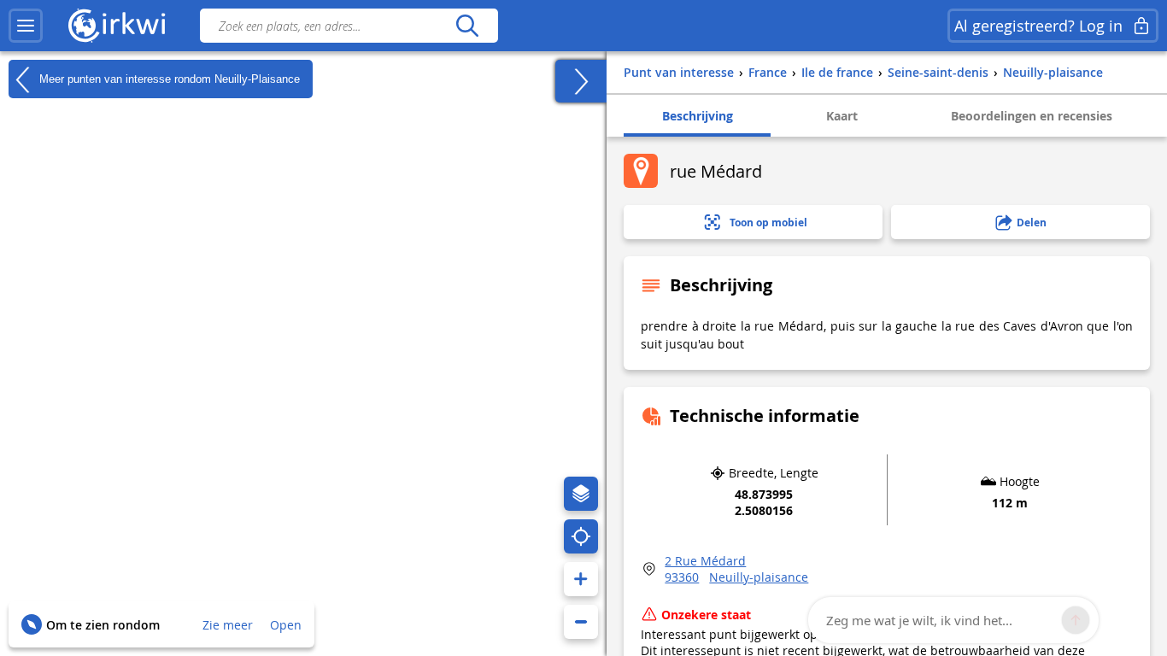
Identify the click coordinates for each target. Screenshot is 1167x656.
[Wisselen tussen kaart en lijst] (581, 81)
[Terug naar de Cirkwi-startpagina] (117, 26)
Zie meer (227, 625)
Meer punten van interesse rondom (168, 78)
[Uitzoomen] (581, 622)
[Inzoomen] (581, 579)
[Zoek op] (467, 25)
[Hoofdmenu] (26, 26)
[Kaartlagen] (581, 494)
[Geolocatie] (581, 536)
